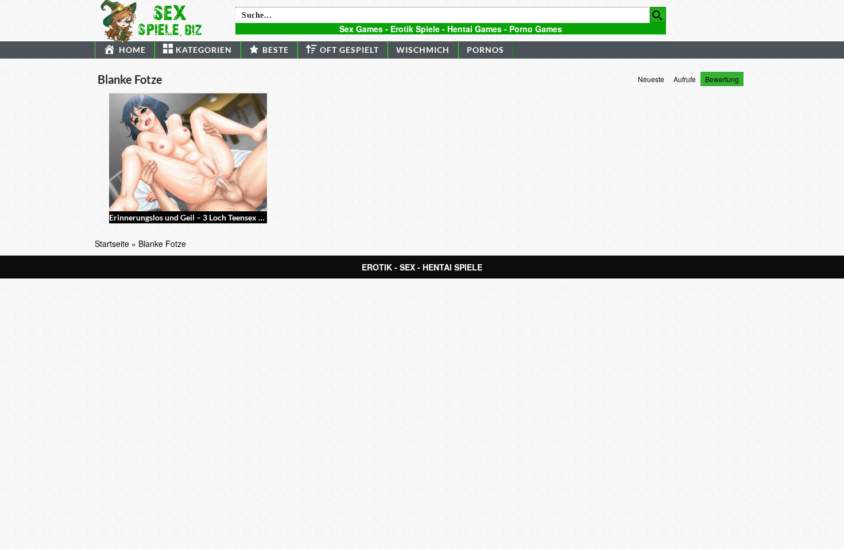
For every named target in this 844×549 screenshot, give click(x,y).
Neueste (651, 79)
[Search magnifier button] (658, 15)
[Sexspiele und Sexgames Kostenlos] (156, 20)
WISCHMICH (423, 50)
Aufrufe (684, 79)
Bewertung (722, 79)
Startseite (112, 243)
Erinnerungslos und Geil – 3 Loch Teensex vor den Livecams (214, 217)
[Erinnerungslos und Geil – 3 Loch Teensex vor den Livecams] (188, 152)
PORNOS (485, 50)
